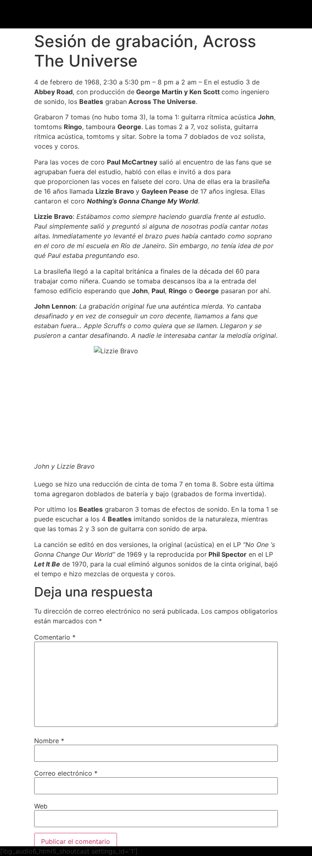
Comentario (55, 637)
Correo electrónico (66, 773)
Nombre (49, 740)
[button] (287, 15)
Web (41, 806)
